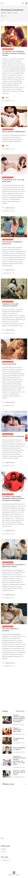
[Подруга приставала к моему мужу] (7, 731)
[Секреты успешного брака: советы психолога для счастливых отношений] (7, 720)
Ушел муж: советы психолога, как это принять (19, 772)
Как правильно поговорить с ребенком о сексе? (14, 565)
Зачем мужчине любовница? (13, 131)
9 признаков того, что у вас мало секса (13, 181)
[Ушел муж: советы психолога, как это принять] (7, 774)
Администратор (10, 208)
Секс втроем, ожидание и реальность (12, 243)
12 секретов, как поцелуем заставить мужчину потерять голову (13, 53)
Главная (3, 849)
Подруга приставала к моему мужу (17, 729)
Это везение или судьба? (18, 739)
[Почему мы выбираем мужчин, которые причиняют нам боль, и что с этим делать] (7, 762)
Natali (7, 97)
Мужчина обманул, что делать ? (19, 748)
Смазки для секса (9, 364)
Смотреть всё (20, 711)
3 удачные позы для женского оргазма (10, 305)
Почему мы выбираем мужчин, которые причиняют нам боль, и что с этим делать (19, 760)
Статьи (3, 852)
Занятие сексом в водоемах (13, 436)
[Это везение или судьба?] (7, 740)
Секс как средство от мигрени (10, 630)
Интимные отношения (8, 49)
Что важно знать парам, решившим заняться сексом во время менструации (13, 498)
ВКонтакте (6, 860)
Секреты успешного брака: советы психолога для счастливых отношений (19, 718)
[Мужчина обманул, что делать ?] (7, 750)
